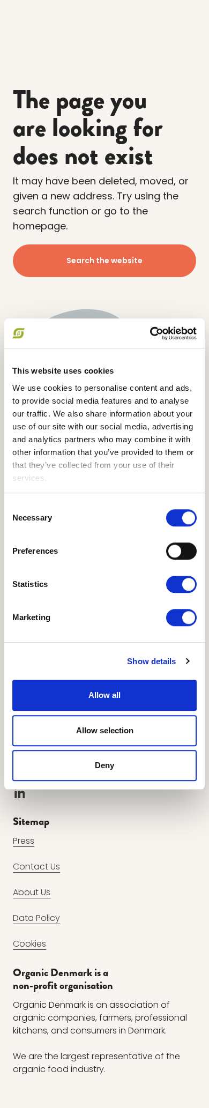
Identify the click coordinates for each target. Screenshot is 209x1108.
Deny (104, 765)
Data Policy (36, 918)
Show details (151, 661)
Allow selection (104, 730)
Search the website (104, 260)
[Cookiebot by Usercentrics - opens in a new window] (150, 333)
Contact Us (36, 866)
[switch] (181, 551)
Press (23, 841)
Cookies (29, 944)
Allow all (104, 695)
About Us (31, 892)
